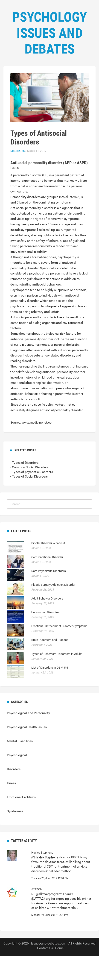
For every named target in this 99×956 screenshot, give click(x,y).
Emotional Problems (21, 797)
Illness (11, 783)
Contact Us (45, 948)
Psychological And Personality (28, 713)
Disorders (17, 151)
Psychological (17, 755)
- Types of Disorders (24, 462)
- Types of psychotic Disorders (31, 472)
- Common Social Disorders (29, 467)
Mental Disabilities (20, 741)
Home (59, 948)
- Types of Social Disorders (29, 476)
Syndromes (15, 811)
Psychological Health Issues (27, 727)
